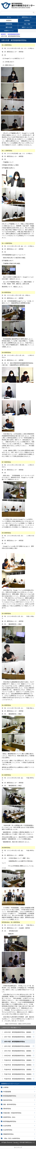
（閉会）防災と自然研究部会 (11, 1138)
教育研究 (9, 20)
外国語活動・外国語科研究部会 (12, 1113)
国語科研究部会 (7, 1100)
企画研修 (5, 1087)
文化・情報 (27, 24)
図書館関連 (9, 24)
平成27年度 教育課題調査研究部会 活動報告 (17, 1074)
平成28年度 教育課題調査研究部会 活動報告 (17, 1069)
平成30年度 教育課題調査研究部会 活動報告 (17, 1060)
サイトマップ (18, 1147)
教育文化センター (27, 17)
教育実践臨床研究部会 (9, 1121)
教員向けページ (8, 30)
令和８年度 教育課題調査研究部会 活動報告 (17, 1032)
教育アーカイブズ (27, 27)
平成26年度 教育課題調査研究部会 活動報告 (17, 1079)
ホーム (9, 17)
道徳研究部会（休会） (9, 1117)
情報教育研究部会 (8, 1134)
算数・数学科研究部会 (9, 1104)
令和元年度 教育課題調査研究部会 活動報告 (17, 1055)
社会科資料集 (7, 1125)
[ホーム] (18, 5)
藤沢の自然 (9, 27)
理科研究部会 (7, 1108)
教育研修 (27, 20)
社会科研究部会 (7, 1130)
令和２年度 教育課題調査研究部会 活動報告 (17, 1051)
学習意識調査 (7, 1091)
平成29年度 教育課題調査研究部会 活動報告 (17, 1065)
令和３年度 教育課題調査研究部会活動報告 (17, 1046)
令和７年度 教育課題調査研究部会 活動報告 (17, 1037)
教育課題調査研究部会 (14, 34)
